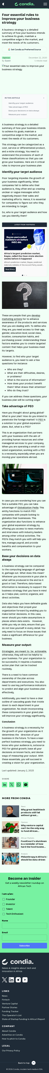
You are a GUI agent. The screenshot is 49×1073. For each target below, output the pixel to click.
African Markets (27, 838)
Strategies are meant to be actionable (24, 651)
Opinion (6, 58)
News (23, 806)
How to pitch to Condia (13, 1038)
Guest (8, 61)
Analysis (24, 854)
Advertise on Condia (12, 1034)
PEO (41, 419)
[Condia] (24, 4)
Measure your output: (18, 114)
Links (5, 991)
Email (5, 932)
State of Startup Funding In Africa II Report (23, 1019)
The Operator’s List (12, 1015)
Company (8, 1026)
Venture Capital (10, 1003)
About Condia (9, 1031)
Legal (6, 1045)
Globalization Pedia (27, 507)
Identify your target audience (21, 103)
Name (5, 920)
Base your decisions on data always (24, 111)
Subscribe (24, 945)
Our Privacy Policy (11, 1050)
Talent (9, 909)
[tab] (22, 275)
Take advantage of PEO (19, 107)
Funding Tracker (10, 1011)
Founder (10, 899)
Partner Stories (9, 1007)
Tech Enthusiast (14, 914)
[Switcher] (3, 4)
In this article (12, 98)
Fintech (6, 999)
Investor (10, 904)
